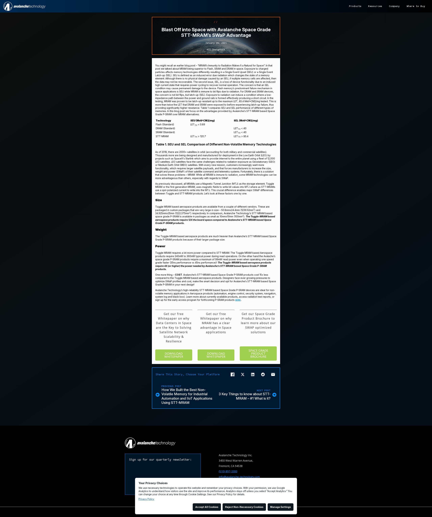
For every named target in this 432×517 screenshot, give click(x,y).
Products (355, 6)
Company (394, 6)
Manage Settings (280, 507)
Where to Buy (416, 6)
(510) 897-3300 (228, 471)
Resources (375, 6)
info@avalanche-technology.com (239, 477)
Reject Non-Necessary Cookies (244, 507)
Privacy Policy (146, 499)
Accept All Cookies (206, 507)
